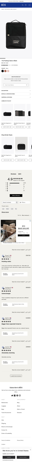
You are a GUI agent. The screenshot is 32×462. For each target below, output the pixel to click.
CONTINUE (23, 235)
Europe (9, 457)
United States (23, 457)
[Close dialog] (30, 220)
